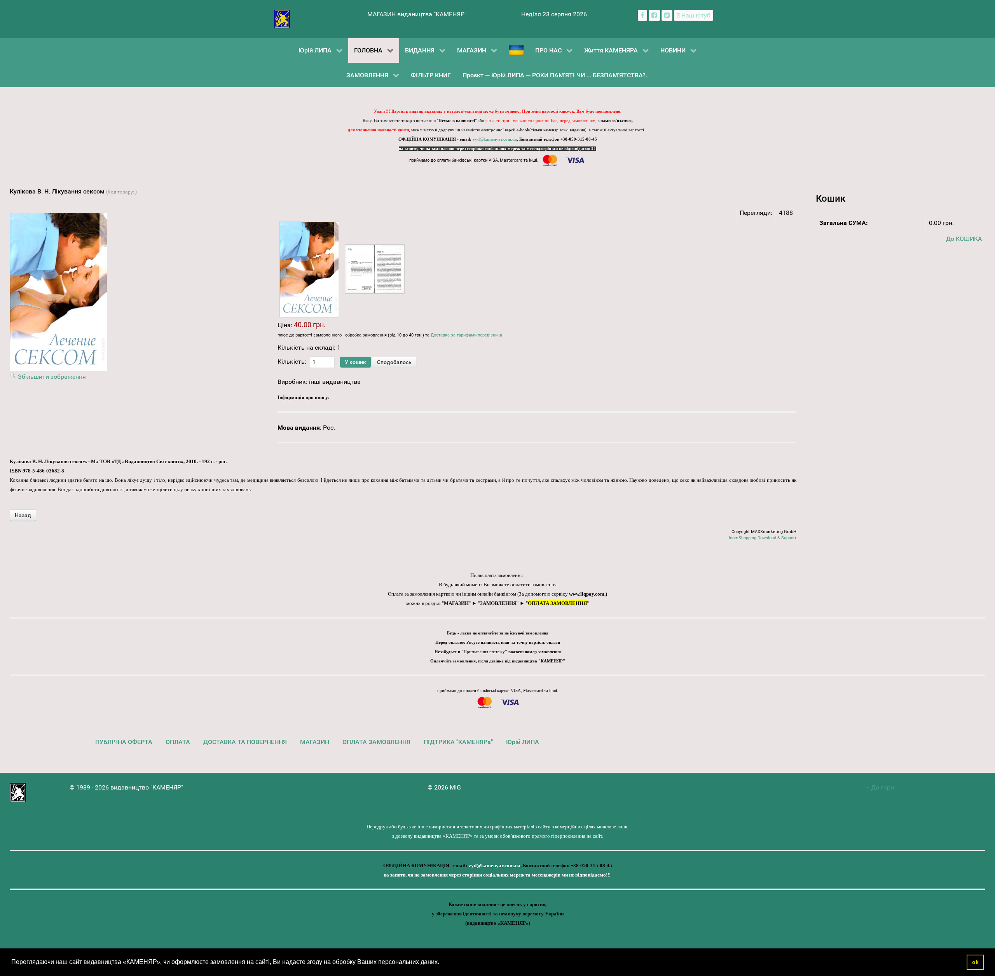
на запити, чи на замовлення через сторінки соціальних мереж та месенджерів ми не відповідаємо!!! (497, 148)
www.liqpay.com (586, 594)
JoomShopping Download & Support (762, 537)
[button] (442, 963)
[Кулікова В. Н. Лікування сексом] (309, 269)
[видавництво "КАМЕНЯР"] (282, 18)
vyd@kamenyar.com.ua (495, 139)
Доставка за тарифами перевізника (466, 335)
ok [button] (975, 962)
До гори (881, 787)
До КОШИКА (964, 238)
